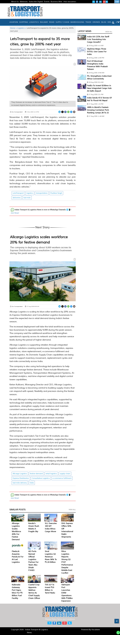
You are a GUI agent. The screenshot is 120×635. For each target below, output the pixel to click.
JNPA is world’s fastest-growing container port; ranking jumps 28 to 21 (98, 110)
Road (51, 22)
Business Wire (56, 2)
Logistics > (22, 28)
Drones (96, 22)
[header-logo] (25, 11)
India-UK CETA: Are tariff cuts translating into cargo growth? (98, 39)
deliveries (17, 198)
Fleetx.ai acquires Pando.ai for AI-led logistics (17, 556)
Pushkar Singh (56, 193)
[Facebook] (65, 112)
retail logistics (51, 474)
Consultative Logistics (41, 478)
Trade (88, 22)
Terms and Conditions (66, 619)
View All (72, 510)
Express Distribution (21, 478)
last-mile (27, 198)
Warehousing (77, 22)
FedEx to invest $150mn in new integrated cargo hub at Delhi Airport (99, 88)
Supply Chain (62, 22)
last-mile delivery (20, 483)
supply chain (65, 474)
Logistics (34, 22)
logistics (29, 193)
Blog (103, 22)
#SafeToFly (15, 4)
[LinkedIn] (59, 112)
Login (117, 1)
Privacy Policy (51, 619)
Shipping (23, 22)
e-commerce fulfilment (61, 478)
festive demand (36, 474)
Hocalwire (96, 630)
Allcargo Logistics (20, 474)
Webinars (24, 2)
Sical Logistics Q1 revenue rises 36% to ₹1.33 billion (51, 556)
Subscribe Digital (36, 2)
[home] (8, 22)
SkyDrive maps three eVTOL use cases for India (97, 51)
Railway (44, 22)
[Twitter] (62, 112)
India (32, 483)
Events (46, 2)
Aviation (13, 22)
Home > (13, 28)
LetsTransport (18, 193)
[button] (42, 64)
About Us (15, 2)
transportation (42, 193)
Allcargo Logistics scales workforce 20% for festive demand (16, 531)
